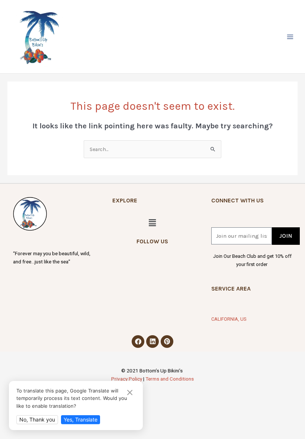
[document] (152, 219)
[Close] (129, 393)
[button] (272, 122)
